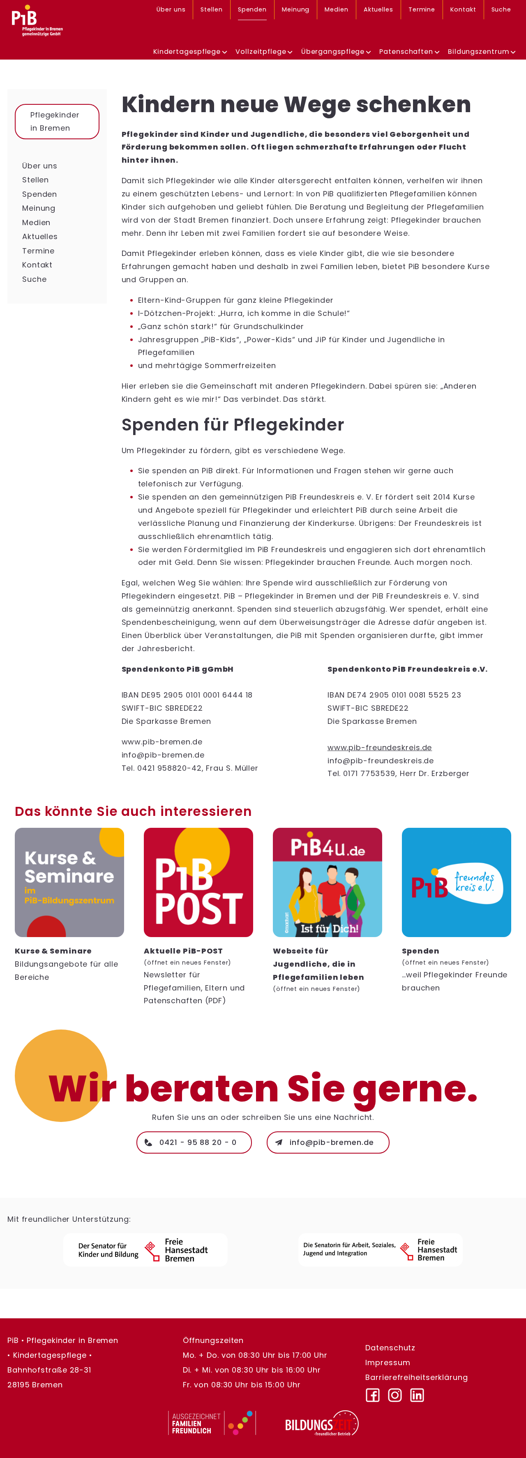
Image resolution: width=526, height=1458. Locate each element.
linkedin (420, 1392)
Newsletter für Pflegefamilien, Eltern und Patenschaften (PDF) (194, 976)
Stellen (211, 9)
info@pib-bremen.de (332, 1142)
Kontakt (463, 9)
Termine (421, 9)
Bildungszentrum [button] (479, 51)
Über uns (171, 9)
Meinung (295, 9)
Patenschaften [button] (406, 51)
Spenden (252, 9)
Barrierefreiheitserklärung (416, 1377)
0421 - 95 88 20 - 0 (197, 1142)
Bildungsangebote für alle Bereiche (66, 964)
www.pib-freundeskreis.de (380, 747)
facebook (376, 1392)
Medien (336, 9)
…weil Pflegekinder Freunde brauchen (455, 969)
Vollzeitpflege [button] (260, 51)
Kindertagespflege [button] (187, 51)
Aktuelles (378, 9)
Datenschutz (390, 1348)
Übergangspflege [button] (333, 51)
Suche (501, 9)
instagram (398, 1392)
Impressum (387, 1363)
